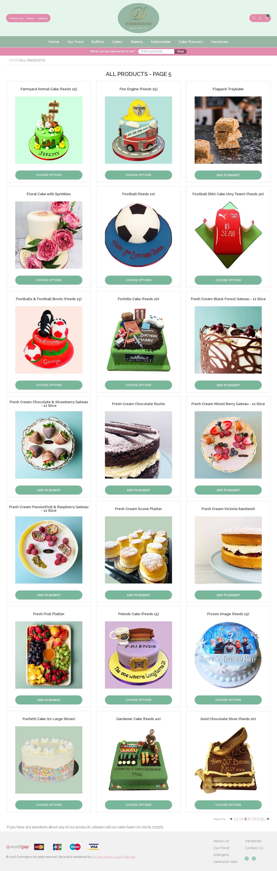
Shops (30, 18)
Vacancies (253, 841)
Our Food (221, 848)
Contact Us (16, 18)
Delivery (42, 18)
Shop (13, 60)
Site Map (129, 857)
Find (180, 51)
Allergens (221, 855)
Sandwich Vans (225, 862)
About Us (221, 841)
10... (262, 818)
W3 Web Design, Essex (107, 857)
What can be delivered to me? (112, 51)
